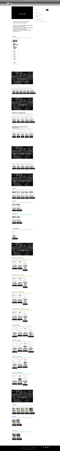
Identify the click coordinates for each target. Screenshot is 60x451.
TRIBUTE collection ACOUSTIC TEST (14, 365)
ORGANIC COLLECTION (19, 412)
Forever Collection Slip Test (14, 283)
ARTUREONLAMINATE (32, 91)
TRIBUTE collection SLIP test (20, 365)
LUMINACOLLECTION (14, 423)
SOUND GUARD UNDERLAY (14, 236)
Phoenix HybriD (22, 120)
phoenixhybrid (24, 91)
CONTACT (29, 447)
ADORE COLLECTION (27, 412)
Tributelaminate (27, 120)
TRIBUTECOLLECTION (14, 437)
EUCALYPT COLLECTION (23, 412)
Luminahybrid (20, 91)
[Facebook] (45, 447)
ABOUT (24, 447)
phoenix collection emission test (30, 349)
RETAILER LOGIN (34, 447)
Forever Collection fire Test (20, 283)
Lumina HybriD (18, 120)
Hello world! (36, 16)
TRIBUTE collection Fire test (25, 365)
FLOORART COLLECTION (31, 412)
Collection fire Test (20, 300)
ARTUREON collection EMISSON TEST (25, 382)
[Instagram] (43, 447)
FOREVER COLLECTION (14, 412)
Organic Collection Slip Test (14, 266)
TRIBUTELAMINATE (28, 91)
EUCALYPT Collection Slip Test (14, 300)
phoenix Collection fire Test (25, 349)
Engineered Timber (14, 91)
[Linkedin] (48, 447)
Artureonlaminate (31, 120)
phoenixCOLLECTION (19, 423)
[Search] (47, 10)
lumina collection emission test (30, 333)
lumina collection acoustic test (14, 333)
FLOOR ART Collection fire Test (20, 317)
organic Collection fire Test (20, 266)
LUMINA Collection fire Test (25, 333)
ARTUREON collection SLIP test (14, 382)
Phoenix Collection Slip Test (20, 349)
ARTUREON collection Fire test (20, 382)
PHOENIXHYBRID (22, 167)
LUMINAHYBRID (18, 167)
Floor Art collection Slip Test (14, 317)
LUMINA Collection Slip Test (20, 333)
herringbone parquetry (18, 91)
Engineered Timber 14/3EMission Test (25, 267)
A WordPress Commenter (38, 21)
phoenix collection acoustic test (14, 349)
